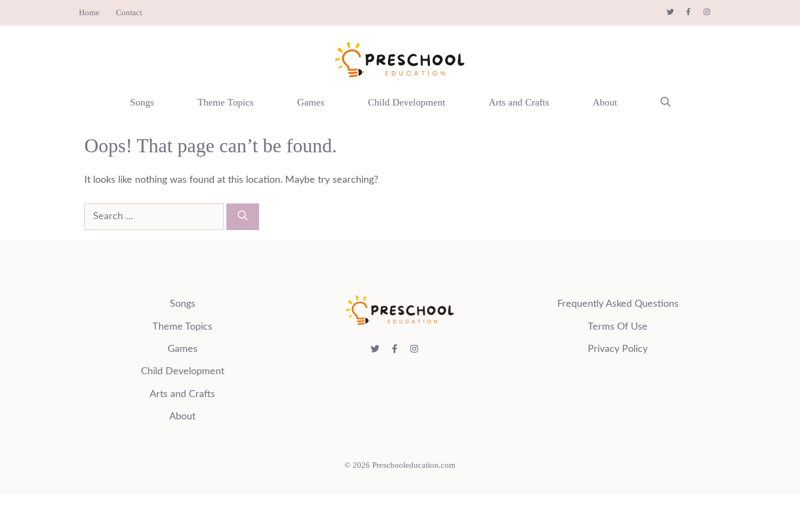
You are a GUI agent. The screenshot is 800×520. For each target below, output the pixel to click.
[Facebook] (694, 12)
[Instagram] (712, 12)
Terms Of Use (618, 327)
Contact (129, 12)
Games (310, 102)
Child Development (406, 102)
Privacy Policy (618, 349)
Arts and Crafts (519, 102)
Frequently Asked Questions (618, 304)
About (605, 102)
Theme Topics (226, 102)
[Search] (242, 216)
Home (89, 12)
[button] (665, 102)
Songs (142, 102)
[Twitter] (676, 12)
